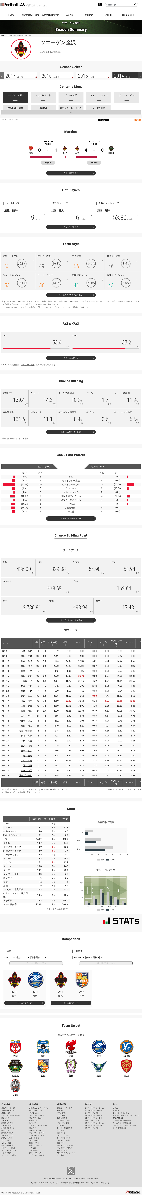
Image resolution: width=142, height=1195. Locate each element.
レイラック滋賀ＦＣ (64, 1128)
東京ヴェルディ (7, 1123)
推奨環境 (56, 1179)
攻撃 (65, 642)
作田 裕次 (26, 666)
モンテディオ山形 (36, 1118)
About (108, 15)
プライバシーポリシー (69, 1179)
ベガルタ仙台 (34, 1113)
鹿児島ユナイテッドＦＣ (66, 1153)
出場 (36, 642)
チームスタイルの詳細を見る (71, 295)
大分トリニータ (35, 1153)
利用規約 (48, 1179)
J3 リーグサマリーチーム (94, 1123)
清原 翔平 (26, 701)
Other (115, 1104)
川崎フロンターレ (8, 1128)
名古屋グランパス (8, 1135)
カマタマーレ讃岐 (63, 1140)
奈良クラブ (61, 1133)
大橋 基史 (26, 651)
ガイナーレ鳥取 (63, 1135)
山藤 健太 (26, 706)
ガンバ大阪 (5, 1140)
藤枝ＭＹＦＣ (34, 1143)
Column (89, 15)
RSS (137, 120)
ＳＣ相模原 (61, 1115)
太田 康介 (26, 676)
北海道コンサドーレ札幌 (38, 1108)
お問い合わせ (92, 1179)
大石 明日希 (25, 730)
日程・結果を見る (71, 173)
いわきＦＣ (33, 1120)
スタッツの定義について (57, 909)
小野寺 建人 (25, 720)
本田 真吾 (26, 740)
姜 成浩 (27, 755)
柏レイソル (5, 1118)
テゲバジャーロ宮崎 (36, 1155)
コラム (115, 1108)
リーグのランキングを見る (71, 620)
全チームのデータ (71, 358)
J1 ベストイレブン (92, 1113)
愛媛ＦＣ (60, 1143)
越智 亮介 (26, 735)
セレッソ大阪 (6, 1143)
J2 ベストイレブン (92, 1120)
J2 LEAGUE (33, 1104)
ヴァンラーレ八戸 (36, 1110)
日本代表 (116, 1110)
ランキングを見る (71, 227)
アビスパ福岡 (6, 1153)
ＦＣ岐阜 (60, 1125)
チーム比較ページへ (36, 963)
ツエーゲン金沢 (63, 1123)
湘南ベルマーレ (35, 1130)
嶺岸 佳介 (26, 686)
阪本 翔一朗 (25, 775)
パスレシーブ (116, 642)
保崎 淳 (27, 681)
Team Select (128, 15)
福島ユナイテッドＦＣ (65, 1108)
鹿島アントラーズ (8, 1108)
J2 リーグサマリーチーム (94, 1115)
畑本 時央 (26, 671)
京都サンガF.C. (6, 1138)
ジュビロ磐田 (34, 1140)
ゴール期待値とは (119, 1128)
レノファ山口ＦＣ (63, 1138)
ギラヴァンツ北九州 (64, 1148)
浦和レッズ (5, 1113)
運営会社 (82, 1179)
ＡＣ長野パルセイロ (64, 1120)
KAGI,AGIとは (118, 1118)
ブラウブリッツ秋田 (36, 1115)
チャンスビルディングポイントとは (123, 789)
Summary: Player (50, 15)
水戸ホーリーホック (8, 1110)
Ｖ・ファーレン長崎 (8, 1155)
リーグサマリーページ (59, 307)
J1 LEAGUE (5, 1104)
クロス (91, 642)
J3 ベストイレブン (92, 1128)
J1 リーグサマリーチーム (94, 1108)
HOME (11, 15)
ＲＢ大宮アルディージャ (38, 1125)
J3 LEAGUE (61, 1104)
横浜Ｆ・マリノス (8, 1130)
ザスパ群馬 (61, 1113)
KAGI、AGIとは (27, 365)
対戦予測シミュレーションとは (124, 1125)
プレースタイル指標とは (122, 1120)
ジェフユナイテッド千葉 (10, 1115)
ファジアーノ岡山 (8, 1148)
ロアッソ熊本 (62, 1150)
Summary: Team (30, 15)
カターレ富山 (34, 1138)
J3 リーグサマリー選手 (93, 1125)
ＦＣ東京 (4, 1120)
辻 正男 (27, 765)
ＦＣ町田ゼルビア (8, 1125)
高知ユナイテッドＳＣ (65, 1145)
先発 (43, 642)
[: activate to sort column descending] (3, 643)
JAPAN (69, 15)
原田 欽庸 (26, 656)
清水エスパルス (7, 1133)
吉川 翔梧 (26, 745)
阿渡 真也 (26, 661)
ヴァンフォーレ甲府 (36, 1133)
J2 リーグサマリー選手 (93, 1118)
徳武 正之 (26, 691)
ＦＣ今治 (32, 1148)
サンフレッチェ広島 (8, 1150)
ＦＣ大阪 (60, 1130)
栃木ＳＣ (60, 1110)
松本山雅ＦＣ (62, 1118)
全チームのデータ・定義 (71, 432)
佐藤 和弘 (26, 711)
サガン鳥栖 (33, 1150)
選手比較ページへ (106, 963)
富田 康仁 (26, 725)
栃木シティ (33, 1123)
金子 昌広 (26, 750)
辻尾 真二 (26, 696)
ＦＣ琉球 (60, 1155)
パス (78, 642)
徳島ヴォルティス (36, 1145)
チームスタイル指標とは (23, 304)
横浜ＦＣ (32, 1128)
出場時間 (52, 642)
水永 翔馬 (26, 770)
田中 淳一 (26, 715)
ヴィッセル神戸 (7, 1145)
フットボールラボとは (121, 1113)
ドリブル (103, 642)
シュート (129, 642)
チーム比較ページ (24, 1003)
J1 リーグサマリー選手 (93, 1110)
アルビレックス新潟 (36, 1135)
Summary (88, 1104)
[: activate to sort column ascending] (7, 643)
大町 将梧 (26, 760)
